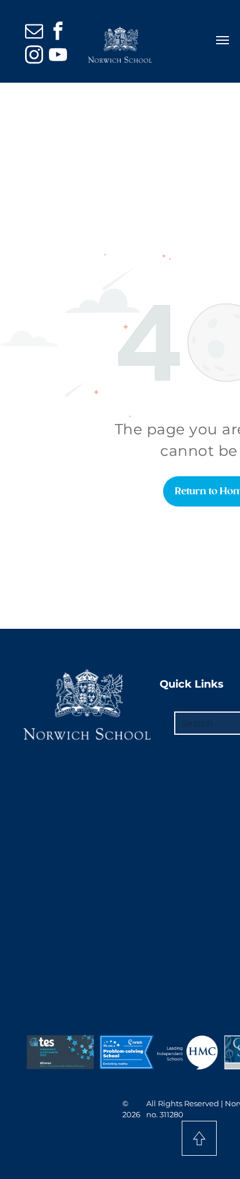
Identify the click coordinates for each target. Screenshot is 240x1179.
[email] (33, 32)
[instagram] (33, 56)
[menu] (222, 40)
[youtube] (57, 56)
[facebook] (57, 32)
